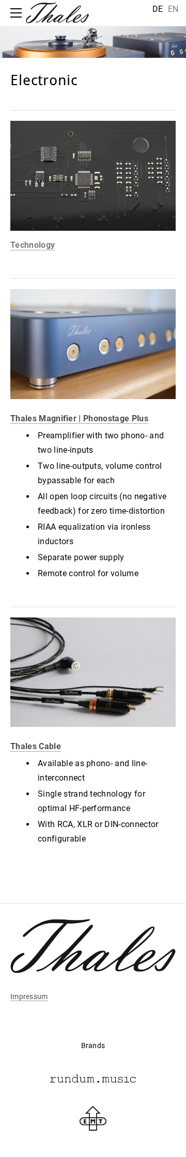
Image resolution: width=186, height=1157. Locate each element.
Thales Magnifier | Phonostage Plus (79, 418)
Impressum (29, 996)
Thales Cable (35, 746)
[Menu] (18, 13)
